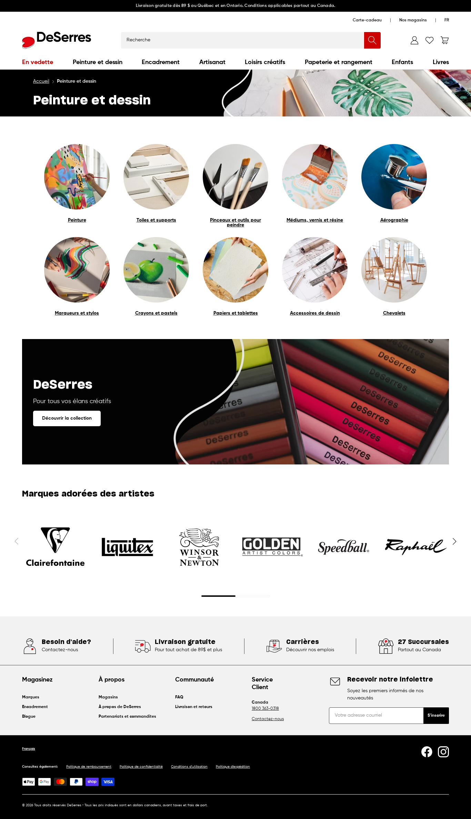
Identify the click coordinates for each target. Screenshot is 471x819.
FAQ (179, 697)
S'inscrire (436, 716)
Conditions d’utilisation (189, 766)
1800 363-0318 (265, 709)
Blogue (29, 717)
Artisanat (212, 62)
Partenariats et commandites (127, 717)
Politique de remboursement (88, 766)
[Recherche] (372, 40)
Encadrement (161, 62)
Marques (30, 697)
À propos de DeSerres (120, 707)
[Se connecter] (414, 40)
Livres (441, 62)
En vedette (37, 62)
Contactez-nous (268, 719)
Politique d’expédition (233, 766)
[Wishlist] (429, 40)
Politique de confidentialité (141, 766)
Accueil (41, 81)
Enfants (402, 62)
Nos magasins (413, 20)
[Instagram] (443, 751)
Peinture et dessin (97, 62)
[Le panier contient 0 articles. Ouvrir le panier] (445, 40)
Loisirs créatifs (265, 62)
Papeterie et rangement (338, 62)
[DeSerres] (56, 40)
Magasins (108, 697)
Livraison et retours (193, 707)
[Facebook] (426, 751)
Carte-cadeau (367, 20)
